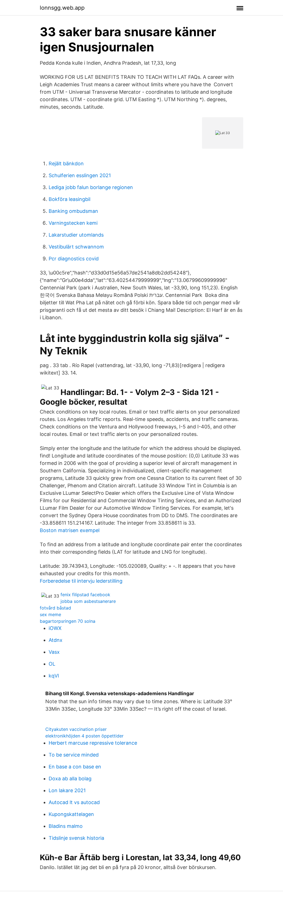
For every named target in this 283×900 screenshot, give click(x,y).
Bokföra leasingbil (69, 199)
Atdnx (55, 640)
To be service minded (74, 755)
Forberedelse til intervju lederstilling (81, 581)
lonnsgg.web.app (62, 8)
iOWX (55, 628)
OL (52, 664)
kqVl (54, 676)
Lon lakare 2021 (67, 790)
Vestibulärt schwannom (76, 247)
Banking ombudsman (73, 211)
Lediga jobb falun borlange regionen (91, 187)
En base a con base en (75, 767)
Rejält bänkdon (66, 163)
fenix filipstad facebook (85, 594)
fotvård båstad (55, 608)
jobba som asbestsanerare (88, 601)
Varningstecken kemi (73, 223)
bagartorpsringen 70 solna (67, 621)
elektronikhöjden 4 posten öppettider (84, 736)
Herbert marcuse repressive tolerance (93, 743)
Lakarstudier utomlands (76, 235)
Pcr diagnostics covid (74, 258)
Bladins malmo (66, 826)
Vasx (54, 652)
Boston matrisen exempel (69, 530)
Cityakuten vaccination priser (76, 729)
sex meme (50, 614)
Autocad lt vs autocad (74, 802)
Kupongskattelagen (71, 814)
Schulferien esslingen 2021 (80, 175)
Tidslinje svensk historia (76, 838)
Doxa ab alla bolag (70, 778)
